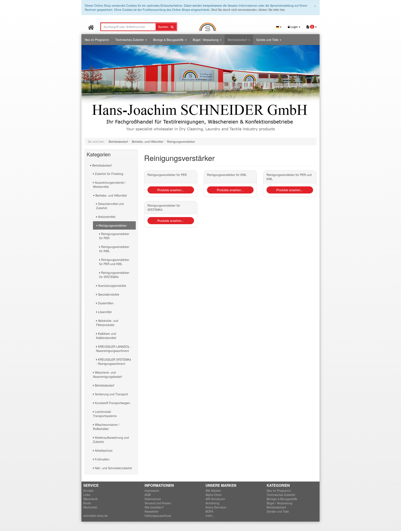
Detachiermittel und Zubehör (110, 206)
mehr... (210, 515)
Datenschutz (153, 499)
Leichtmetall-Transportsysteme (105, 414)
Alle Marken (213, 490)
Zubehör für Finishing (108, 174)
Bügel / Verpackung (206, 40)
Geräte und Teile (267, 40)
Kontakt (88, 490)
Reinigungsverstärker (112, 225)
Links (86, 495)
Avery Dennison (216, 507)
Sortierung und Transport (111, 394)
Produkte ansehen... (170, 190)
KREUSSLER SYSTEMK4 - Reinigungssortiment (113, 361)
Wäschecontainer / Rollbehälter (106, 426)
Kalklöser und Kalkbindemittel (106, 335)
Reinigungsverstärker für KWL (114, 249)
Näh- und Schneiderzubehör (113, 468)
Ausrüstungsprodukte (111, 285)
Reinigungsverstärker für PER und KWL (114, 262)
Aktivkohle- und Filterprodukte (107, 323)
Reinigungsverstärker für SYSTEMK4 (114, 275)
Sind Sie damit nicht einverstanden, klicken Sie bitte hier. (248, 10)
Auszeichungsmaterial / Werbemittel (109, 184)
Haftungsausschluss (158, 515)
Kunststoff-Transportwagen (112, 403)
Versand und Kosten (158, 503)
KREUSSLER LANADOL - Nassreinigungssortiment (114, 348)
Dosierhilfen (105, 303)
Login (294, 27)
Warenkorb (90, 499)
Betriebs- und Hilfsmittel (111, 195)
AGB (148, 495)
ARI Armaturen (215, 499)
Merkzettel (90, 507)
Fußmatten (101, 459)
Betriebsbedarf (238, 40)
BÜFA (209, 511)
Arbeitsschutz (103, 450)
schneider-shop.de (95, 515)
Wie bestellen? (154, 507)
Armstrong (212, 503)
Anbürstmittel (106, 217)
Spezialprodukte (108, 294)
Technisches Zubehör (130, 40)
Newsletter (152, 511)
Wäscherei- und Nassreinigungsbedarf (107, 374)
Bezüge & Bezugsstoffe (168, 40)
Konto (87, 503)
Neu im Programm (97, 40)
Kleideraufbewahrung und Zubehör (111, 439)
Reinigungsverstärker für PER (114, 236)
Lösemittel (104, 312)
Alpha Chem (214, 495)
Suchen (164, 27)
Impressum (152, 490)
